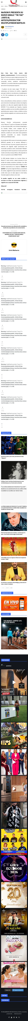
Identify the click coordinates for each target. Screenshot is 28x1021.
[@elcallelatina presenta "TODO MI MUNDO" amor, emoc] (14, 815)
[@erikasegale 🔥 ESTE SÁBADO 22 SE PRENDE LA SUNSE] (14, 709)
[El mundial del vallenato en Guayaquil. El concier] (14, 842)
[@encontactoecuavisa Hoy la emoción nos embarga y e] (14, 895)
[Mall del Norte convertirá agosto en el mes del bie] (14, 975)
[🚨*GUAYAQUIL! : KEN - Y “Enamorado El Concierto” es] (14, 682)
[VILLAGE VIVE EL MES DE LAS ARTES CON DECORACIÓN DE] (14, 948)
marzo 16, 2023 (8, 28)
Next (7, 587)
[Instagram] (14, 1017)
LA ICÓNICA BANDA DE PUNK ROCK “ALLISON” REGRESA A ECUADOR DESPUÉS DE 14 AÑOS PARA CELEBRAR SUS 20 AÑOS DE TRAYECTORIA (14, 508)
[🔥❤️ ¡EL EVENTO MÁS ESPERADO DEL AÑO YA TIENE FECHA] (14, 922)
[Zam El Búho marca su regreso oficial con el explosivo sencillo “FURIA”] (14, 546)
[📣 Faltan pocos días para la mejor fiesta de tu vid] (14, 735)
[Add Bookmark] (25, 34)
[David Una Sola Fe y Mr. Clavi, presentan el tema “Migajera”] (14, 445)
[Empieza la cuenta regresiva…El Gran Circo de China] (14, 868)
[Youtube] (11, 1017)
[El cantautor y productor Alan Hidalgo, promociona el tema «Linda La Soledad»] (14, 571)
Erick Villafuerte (9, 26)
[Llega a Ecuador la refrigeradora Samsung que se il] (14, 789)
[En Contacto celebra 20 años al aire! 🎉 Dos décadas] (14, 762)
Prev (3, 587)
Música (3, 9)
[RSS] (16, 1017)
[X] (19, 1017)
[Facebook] (9, 1017)
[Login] (26, 2)
